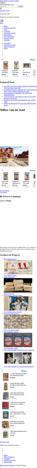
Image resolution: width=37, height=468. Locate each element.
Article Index (8, 462)
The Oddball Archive (10, 275)
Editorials (6, 40)
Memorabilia (7, 35)
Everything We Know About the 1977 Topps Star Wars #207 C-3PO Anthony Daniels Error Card (20, 90)
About (6, 48)
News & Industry (9, 36)
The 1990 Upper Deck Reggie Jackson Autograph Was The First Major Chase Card (20, 87)
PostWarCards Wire (10, 28)
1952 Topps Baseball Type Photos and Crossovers (19, 366)
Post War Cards (4, 10)
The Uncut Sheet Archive (11, 330)
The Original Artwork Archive (13, 312)
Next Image (3, 192)
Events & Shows (9, 38)
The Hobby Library (10, 33)
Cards (5, 29)
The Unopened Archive (11, 348)
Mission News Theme (6, 465)
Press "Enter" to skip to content (9, 1)
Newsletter (7, 43)
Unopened (7, 31)
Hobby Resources (9, 47)
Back (1, 23)
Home (5, 26)
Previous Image (4, 190)
